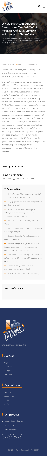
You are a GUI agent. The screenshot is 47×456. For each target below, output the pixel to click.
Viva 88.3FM (35, 450)
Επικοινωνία (8, 374)
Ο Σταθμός (8, 366)
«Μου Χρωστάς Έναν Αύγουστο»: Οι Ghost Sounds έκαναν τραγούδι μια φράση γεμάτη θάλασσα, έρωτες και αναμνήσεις (21, 247)
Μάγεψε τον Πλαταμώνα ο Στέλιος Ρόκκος (23, 273)
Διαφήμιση (8, 370)
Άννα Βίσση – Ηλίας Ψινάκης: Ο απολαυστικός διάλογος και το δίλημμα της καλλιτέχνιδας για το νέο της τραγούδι (23, 258)
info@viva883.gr (11, 429)
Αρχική (6, 362)
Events (6, 404)
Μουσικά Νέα (9, 396)
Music (20, 64)
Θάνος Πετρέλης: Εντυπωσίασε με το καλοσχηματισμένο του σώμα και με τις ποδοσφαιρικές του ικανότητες (19, 212)
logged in (15, 178)
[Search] (39, 6)
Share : (5, 166)
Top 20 (6, 400)
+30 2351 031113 (12, 425)
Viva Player (8, 392)
